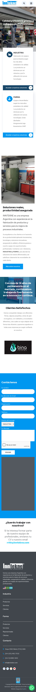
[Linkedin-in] (7, 668)
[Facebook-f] (4, 668)
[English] (4, 588)
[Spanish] (11, 588)
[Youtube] (14, 668)
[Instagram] (11, 668)
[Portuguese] (7, 588)
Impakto (24, 689)
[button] (32, 688)
